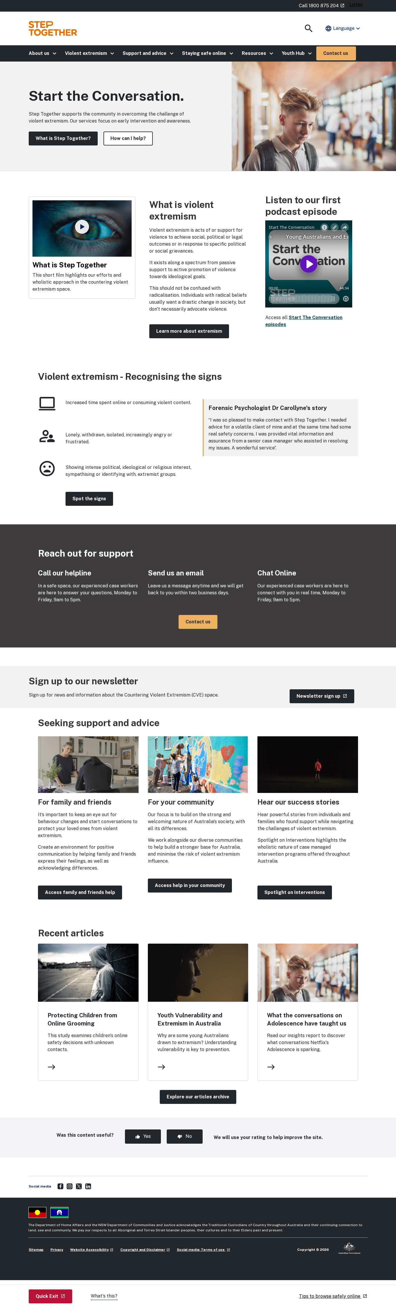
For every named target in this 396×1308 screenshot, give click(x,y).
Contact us (198, 622)
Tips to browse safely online (333, 1296)
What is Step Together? (63, 138)
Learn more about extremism (189, 331)
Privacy (56, 1250)
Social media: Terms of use (203, 1250)
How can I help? (128, 138)
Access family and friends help (80, 892)
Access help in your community (190, 885)
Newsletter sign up (325, 696)
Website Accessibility (91, 1250)
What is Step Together (69, 264)
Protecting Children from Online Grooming (82, 1019)
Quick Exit (54, 1296)
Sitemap (36, 1250)
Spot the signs (89, 498)
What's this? (104, 1296)
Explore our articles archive (198, 1097)
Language (343, 28)
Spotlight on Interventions (294, 892)
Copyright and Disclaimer (145, 1250)
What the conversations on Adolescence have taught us (306, 1019)
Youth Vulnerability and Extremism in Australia (189, 1019)
